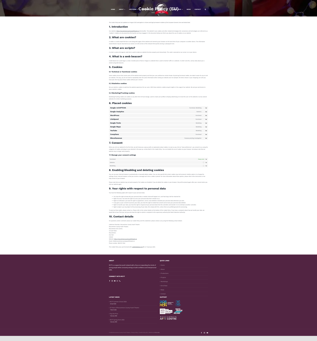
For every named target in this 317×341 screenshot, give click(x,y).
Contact (163, 294)
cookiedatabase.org (137, 247)
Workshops (164, 281)
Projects (163, 277)
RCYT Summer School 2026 (118, 302)
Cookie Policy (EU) (143, 332)
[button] (196, 9)
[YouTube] (114, 281)
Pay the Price (114, 314)
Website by (154, 332)
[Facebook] (109, 281)
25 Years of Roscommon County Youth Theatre (124, 308)
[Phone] (120, 281)
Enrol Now (164, 286)
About (163, 269)
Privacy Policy (134, 332)
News (162, 290)
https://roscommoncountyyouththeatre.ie (127, 31)
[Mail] (117, 281)
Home (163, 265)
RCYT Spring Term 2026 (117, 320)
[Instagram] (112, 281)
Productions (164, 273)
